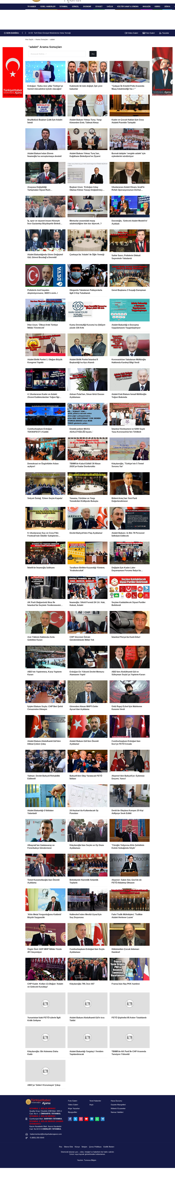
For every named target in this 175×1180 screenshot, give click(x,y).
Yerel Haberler (95, 1104)
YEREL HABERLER (47, 6)
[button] (25, 33)
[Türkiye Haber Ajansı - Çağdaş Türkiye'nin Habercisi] (38, 1104)
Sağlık (110, 6)
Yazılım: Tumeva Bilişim (86, 1163)
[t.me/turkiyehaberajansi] (103, 1122)
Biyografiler (72, 1115)
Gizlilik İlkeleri (108, 1150)
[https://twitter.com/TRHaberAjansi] (75, 1122)
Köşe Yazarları (74, 1111)
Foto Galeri (150, 33)
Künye (77, 1150)
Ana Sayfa (29, 39)
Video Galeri (132, 33)
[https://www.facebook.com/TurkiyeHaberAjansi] (70, 1122)
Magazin (146, 6)
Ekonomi (87, 6)
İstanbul (64, 6)
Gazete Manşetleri (118, 1107)
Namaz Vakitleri (117, 1115)
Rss (60, 1150)
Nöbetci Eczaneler (118, 1111)
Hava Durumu (116, 1104)
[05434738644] (97, 1122)
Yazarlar (165, 33)
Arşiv (91, 1107)
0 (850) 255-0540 (37, 1140)
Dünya (167, 6)
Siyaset (98, 6)
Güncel (75, 6)
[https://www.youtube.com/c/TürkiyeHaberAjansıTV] (86, 1122)
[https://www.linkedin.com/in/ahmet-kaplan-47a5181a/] (92, 1122)
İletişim (84, 1150)
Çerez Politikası (95, 1150)
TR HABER (31, 6)
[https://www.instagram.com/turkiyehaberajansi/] (81, 1122)
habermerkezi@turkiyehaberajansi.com (46, 1137)
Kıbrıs (157, 6)
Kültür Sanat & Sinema (127, 6)
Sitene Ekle (68, 1150)
